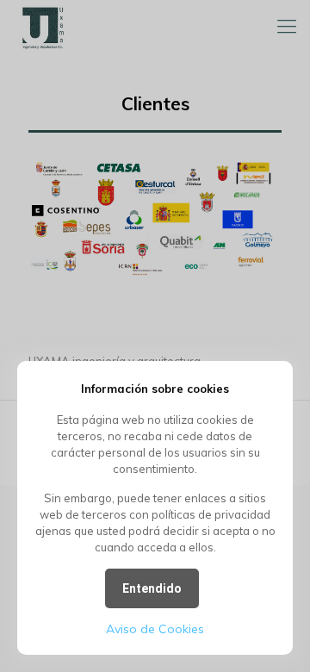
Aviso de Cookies (155, 629)
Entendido (152, 588)
